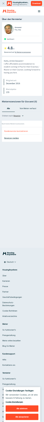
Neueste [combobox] (16, 115)
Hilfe (4, 360)
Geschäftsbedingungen (12, 297)
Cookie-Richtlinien (9, 311)
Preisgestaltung (8, 335)
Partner (5, 292)
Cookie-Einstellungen (14, 402)
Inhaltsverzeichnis (9, 316)
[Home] (9, 11)
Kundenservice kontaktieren (16, 131)
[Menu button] (39, 11)
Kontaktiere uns (8, 365)
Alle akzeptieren (22, 417)
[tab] (8, 108)
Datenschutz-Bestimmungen (8, 303)
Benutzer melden (11, 138)
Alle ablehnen (22, 408)
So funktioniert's (9, 330)
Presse (5, 286)
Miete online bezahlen (11, 341)
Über (4, 276)
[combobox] (10, 262)
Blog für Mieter (8, 346)
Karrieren (6, 281)
